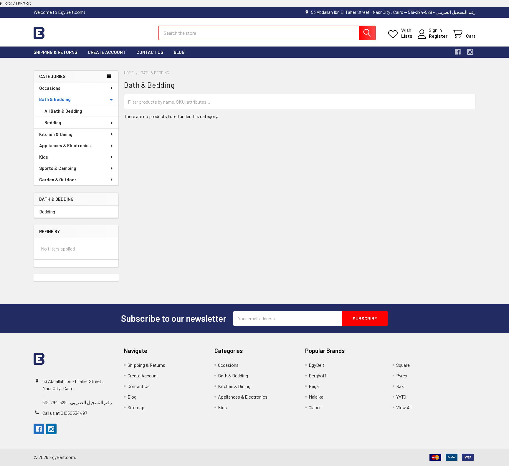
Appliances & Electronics (65, 145)
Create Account (107, 52)
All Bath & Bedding (63, 111)
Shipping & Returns (55, 52)
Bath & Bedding (55, 99)
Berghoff (317, 375)
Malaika (316, 396)
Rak (400, 386)
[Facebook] (457, 52)
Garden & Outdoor (57, 179)
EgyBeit (316, 365)
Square (403, 365)
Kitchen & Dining (55, 134)
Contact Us (149, 52)
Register (438, 36)
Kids (43, 157)
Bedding (52, 122)
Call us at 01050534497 (64, 413)
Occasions (49, 88)
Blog (179, 52)
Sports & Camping (57, 168)
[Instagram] (470, 52)
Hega (314, 386)
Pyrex (401, 375)
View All (404, 407)
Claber (315, 407)
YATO (401, 396)
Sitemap (136, 407)
